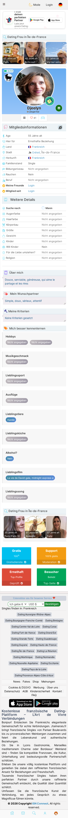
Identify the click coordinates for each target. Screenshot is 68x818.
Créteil (36, 152)
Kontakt (57, 691)
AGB (25, 691)
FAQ (34, 695)
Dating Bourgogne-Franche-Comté (23, 620)
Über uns (52, 687)
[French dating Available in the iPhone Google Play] (46, 701)
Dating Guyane (19, 644)
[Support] (56, 813)
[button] (4, 4)
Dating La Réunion (46, 651)
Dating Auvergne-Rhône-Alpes (34, 614)
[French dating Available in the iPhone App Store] (21, 701)
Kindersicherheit (40, 691)
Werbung (38, 687)
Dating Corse (49, 626)
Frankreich (38, 146)
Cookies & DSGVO (19, 687)
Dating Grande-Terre (22, 638)
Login (49, 4)
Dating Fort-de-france (23, 632)
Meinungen (48, 681)
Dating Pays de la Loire (34, 669)
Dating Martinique (23, 657)
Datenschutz (12, 691)
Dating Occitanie (50, 663)
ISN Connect (40, 803)
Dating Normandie (45, 657)
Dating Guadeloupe (46, 638)
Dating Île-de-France (23, 651)
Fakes (26, 681)
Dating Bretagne (54, 620)
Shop (35, 681)
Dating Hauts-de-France (43, 644)
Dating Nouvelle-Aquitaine (24, 663)
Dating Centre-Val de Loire (26, 626)
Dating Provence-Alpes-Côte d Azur (34, 675)
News (16, 681)
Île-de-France (50, 152)
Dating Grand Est (47, 632)
